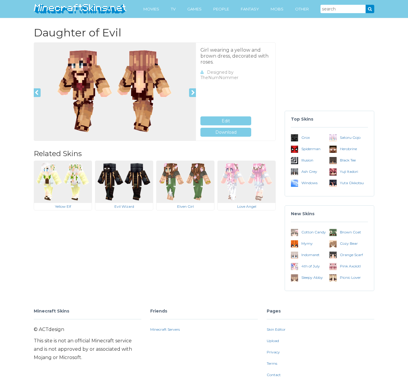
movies (151, 9)
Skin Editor (276, 329)
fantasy (250, 9)
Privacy (273, 352)
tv (173, 9)
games (194, 9)
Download (226, 132)
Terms (272, 363)
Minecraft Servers (165, 329)
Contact (274, 374)
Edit (226, 121)
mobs (277, 9)
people (221, 9)
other (302, 9)
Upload (273, 340)
